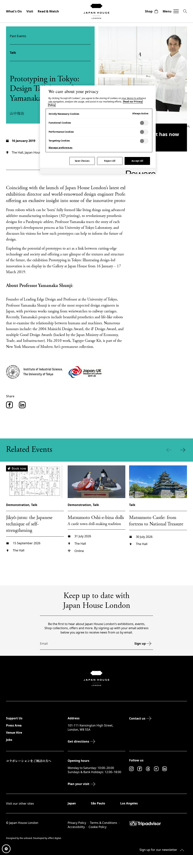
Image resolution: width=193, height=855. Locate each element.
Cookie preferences (6, 848)
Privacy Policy (77, 823)
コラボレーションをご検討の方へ (28, 761)
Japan (72, 803)
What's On (14, 11)
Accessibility (76, 827)
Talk (13, 53)
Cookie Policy (97, 827)
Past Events (18, 36)
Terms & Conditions (103, 823)
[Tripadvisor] (158, 823)
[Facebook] (139, 769)
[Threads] (148, 769)
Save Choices (82, 160)
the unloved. (26, 838)
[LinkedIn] (164, 769)
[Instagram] (131, 769)
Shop (148, 11)
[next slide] (183, 450)
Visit (29, 11)
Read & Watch (48, 11)
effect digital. (54, 838)
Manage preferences (61, 147)
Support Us (14, 718)
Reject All (109, 160)
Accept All (137, 160)
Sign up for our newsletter (158, 850)
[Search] (185, 11)
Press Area (13, 725)
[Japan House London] (96, 11)
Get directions (78, 741)
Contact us (137, 718)
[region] (98, 129)
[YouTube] (156, 769)
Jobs (9, 740)
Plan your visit (78, 784)
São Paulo (98, 803)
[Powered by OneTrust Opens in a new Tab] (139, 171)
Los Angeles (129, 803)
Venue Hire (14, 732)
